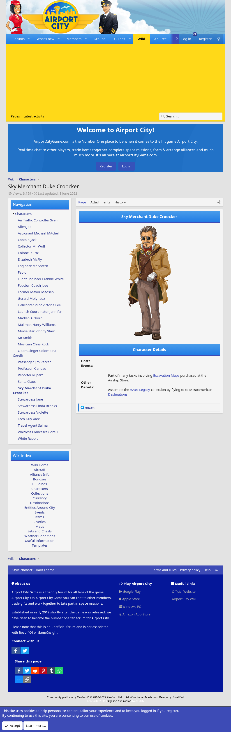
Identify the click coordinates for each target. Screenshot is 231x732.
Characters (23, 213)
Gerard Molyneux (31, 298)
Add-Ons (130, 697)
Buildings (39, 484)
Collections (39, 493)
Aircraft (39, 469)
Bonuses (39, 479)
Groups (99, 38)
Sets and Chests (40, 531)
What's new (45, 38)
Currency (40, 498)
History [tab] (120, 202)
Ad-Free (160, 38)
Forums (19, 38)
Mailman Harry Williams (36, 324)
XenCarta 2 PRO (97, 701)
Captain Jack (27, 239)
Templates (40, 545)
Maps (39, 526)
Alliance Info (39, 474)
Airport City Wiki (183, 599)
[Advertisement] (115, 78)
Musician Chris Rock (33, 344)
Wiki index (22, 455)
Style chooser (22, 570)
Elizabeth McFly (30, 259)
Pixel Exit (178, 697)
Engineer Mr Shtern (33, 266)
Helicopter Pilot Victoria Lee (39, 305)
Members (74, 38)
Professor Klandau (32, 368)
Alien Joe (24, 226)
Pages (15, 116)
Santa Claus (27, 381)
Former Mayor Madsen (36, 292)
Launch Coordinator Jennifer (40, 311)
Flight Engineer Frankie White (41, 279)
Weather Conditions (39, 536)
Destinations (39, 502)
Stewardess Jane (30, 399)
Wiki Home (39, 465)
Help (207, 570)
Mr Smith (25, 337)
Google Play (131, 591)
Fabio (22, 272)
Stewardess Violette (33, 412)
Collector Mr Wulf (31, 246)
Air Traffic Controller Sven (38, 220)
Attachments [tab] (100, 202)
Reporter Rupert (30, 375)
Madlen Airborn (30, 318)
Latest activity (33, 116)
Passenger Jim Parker (34, 362)
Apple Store (130, 599)
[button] (28, 39)
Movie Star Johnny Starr (36, 331)
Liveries (40, 521)
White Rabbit (28, 438)
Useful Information (39, 540)
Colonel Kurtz (28, 252)
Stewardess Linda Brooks (37, 405)
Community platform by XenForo (84, 697)
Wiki (141, 38)
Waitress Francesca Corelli (38, 432)
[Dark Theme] (218, 39)
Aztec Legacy (140, 389)
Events (40, 512)
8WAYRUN (137, 701)
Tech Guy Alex (29, 419)
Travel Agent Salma (33, 425)
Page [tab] (82, 202)
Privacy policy (190, 570)
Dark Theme (45, 570)
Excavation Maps (166, 375)
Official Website (183, 591)
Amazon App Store (136, 614)
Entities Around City (39, 507)
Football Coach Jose (33, 285)
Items (39, 517)
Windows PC (131, 606)
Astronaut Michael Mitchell (39, 233)
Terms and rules (164, 570)
